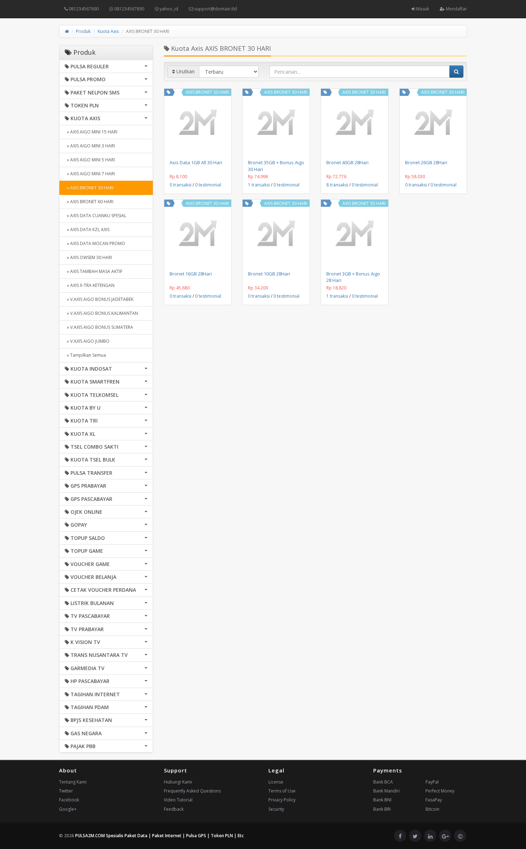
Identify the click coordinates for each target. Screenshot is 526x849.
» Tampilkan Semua (85, 355)
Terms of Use (282, 791)
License (275, 782)
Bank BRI (382, 809)
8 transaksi (337, 185)
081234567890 (83, 9)
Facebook (69, 800)
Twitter (66, 791)
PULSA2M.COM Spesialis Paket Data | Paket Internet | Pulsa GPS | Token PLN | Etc (159, 836)
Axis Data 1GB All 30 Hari (196, 162)
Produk (83, 31)
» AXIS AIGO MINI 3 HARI (90, 146)
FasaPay (433, 800)
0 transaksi (180, 185)
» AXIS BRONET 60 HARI (89, 202)
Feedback (174, 809)
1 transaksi (259, 185)
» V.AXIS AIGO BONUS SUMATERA (99, 327)
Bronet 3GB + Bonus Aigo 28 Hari (353, 276)
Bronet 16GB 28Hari (191, 273)
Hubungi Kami (178, 782)
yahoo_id (168, 9)
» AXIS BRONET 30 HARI (89, 188)
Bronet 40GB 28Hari (347, 162)
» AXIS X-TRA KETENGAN (90, 285)
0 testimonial (208, 185)
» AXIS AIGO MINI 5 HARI (90, 160)
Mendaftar (456, 9)
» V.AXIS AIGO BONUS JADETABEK (99, 299)
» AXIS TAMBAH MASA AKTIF (93, 271)
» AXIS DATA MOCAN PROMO (95, 243)
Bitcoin (432, 809)
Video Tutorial (178, 800)
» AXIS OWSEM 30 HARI (88, 257)
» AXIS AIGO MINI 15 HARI (91, 132)
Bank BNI (382, 800)
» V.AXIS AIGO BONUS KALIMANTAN (101, 313)
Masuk (422, 9)
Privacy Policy (282, 800)
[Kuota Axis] (168, 92)
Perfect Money (439, 791)
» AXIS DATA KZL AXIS (87, 229)
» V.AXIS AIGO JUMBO (87, 341)
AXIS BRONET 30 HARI (207, 92)
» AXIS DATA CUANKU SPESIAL (95, 216)
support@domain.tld (215, 9)
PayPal (432, 782)
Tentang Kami (73, 782)
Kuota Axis (108, 31)
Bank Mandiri (386, 791)
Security (276, 809)
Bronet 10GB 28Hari (269, 273)
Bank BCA (383, 782)
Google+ (68, 809)
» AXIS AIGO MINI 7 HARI (90, 174)
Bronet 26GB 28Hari (426, 162)
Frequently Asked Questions (192, 791)
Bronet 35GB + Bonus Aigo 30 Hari (276, 165)
